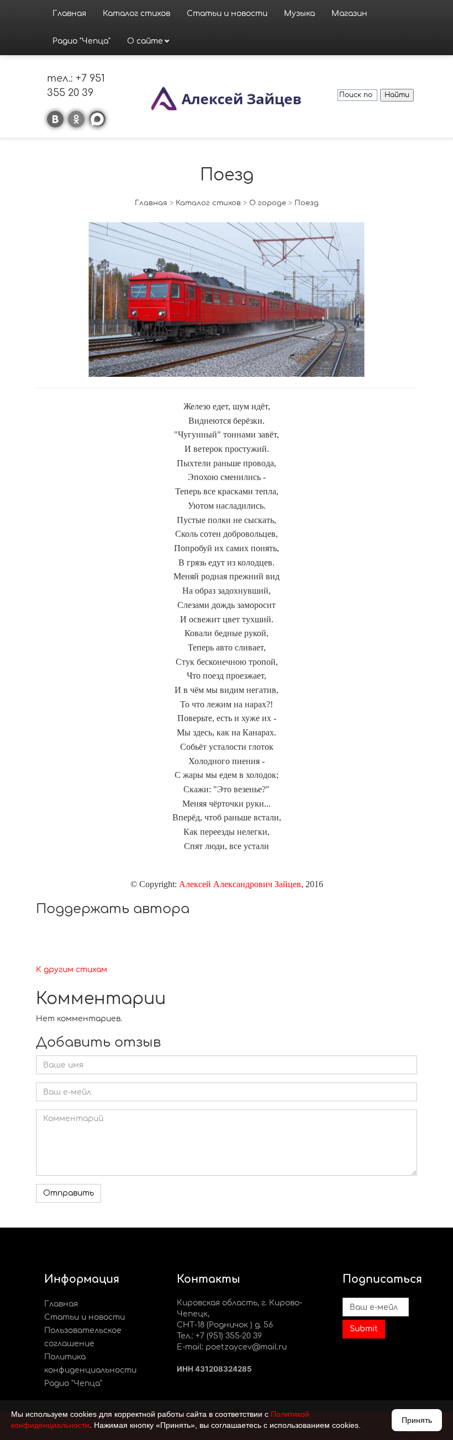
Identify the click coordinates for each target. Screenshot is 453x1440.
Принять (417, 1420)
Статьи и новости (227, 13)
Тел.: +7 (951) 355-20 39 (219, 1336)
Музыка (299, 13)
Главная (69, 13)
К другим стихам (71, 970)
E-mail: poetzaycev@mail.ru (232, 1347)
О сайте (145, 41)
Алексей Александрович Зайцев (240, 884)
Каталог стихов (136, 13)
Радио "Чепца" (81, 41)
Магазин (349, 13)
